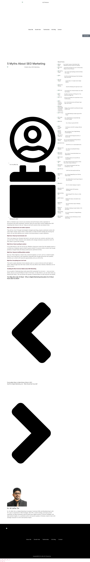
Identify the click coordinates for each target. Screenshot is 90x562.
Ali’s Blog (53, 29)
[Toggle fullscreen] (4, 559)
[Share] (6, 559)
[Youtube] (75, 543)
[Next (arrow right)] (4, 561)
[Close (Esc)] (9, 559)
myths (46, 223)
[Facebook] (79, 535)
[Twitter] (75, 535)
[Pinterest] (79, 539)
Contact (60, 29)
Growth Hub (38, 29)
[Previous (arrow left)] (1, 561)
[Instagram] (71, 539)
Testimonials (46, 29)
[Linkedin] (71, 535)
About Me (30, 29)
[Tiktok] (75, 539)
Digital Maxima (54, 556)
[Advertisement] (45, 48)
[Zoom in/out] (1, 559)
